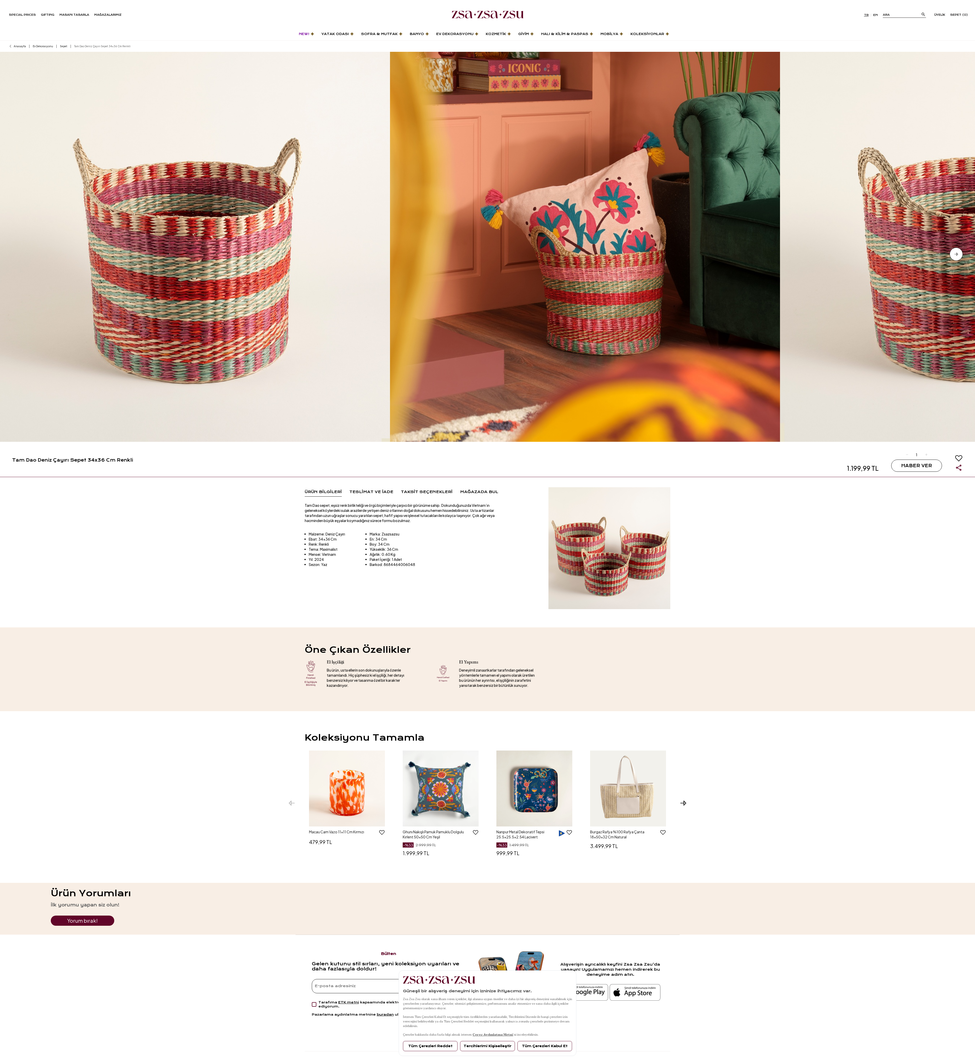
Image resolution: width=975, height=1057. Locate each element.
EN (875, 15)
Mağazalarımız (108, 15)
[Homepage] (488, 15)
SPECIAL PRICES (22, 15)
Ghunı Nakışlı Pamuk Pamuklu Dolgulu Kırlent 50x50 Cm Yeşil (433, 834)
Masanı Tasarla (74, 15)
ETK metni (348, 1002)
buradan (385, 1014)
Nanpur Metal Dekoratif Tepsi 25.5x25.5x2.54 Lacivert (520, 834)
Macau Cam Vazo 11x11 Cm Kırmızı (336, 832)
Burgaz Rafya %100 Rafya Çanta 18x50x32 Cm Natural (617, 834)
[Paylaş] (959, 468)
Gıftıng (47, 15)
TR (866, 15)
